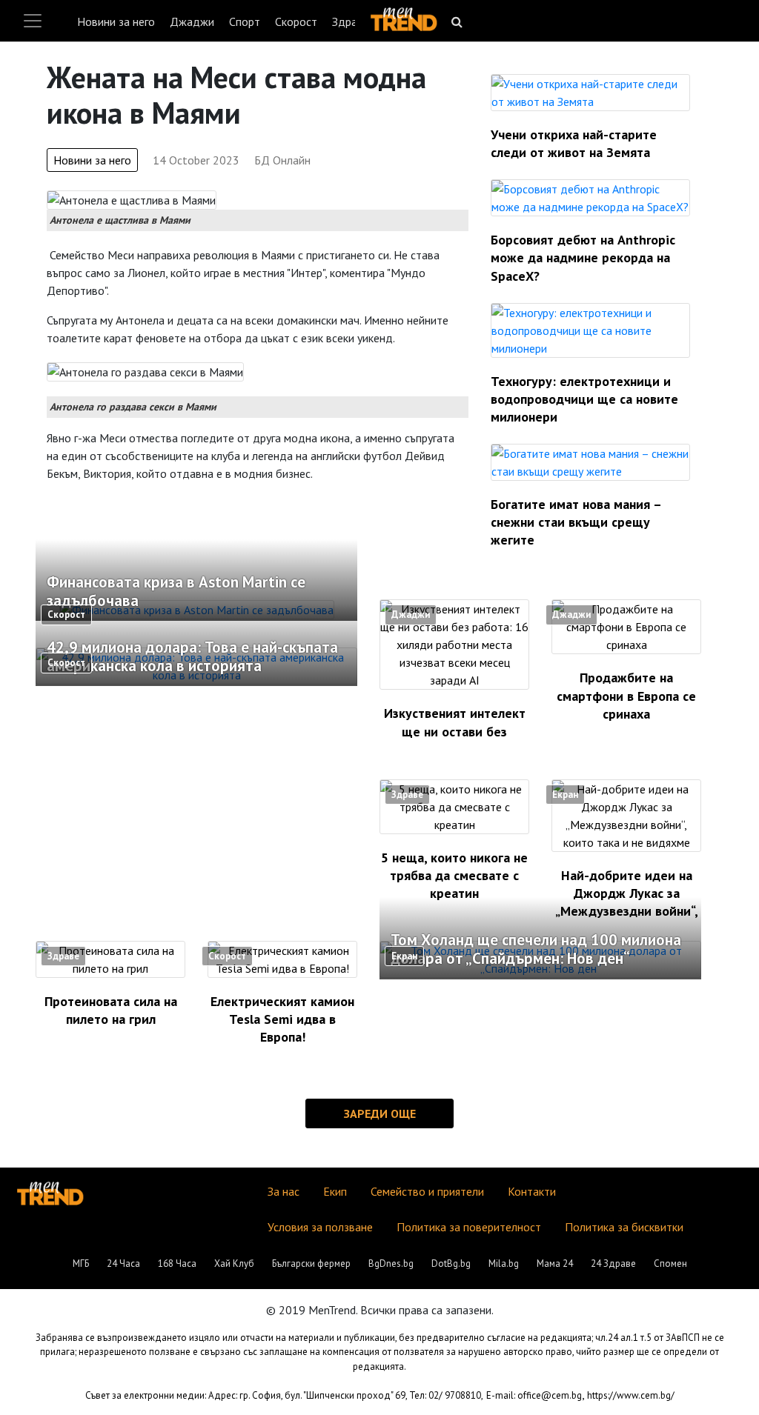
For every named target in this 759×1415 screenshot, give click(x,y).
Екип (335, 1191)
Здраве (350, 21)
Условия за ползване (320, 1226)
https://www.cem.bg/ (631, 1395)
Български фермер (311, 1263)
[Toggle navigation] (32, 21)
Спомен (670, 1263)
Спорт (244, 21)
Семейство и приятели (427, 1191)
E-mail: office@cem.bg (534, 1395)
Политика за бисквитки (624, 1226)
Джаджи (192, 21)
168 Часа (177, 1263)
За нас (283, 1191)
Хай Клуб (234, 1263)
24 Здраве (613, 1263)
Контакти (532, 1191)
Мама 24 (555, 1263)
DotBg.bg (451, 1263)
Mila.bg (503, 1263)
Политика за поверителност (469, 1226)
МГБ (81, 1263)
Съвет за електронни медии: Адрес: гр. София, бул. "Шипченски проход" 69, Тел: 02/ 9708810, (284, 1395)
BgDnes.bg (391, 1263)
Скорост (296, 21)
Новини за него (116, 21)
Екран (565, 794)
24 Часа (123, 1263)
